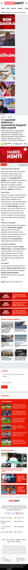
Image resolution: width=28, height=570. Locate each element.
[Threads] (22, 513)
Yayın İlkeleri (6, 559)
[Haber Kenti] (14, 3)
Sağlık (9, 541)
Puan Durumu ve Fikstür (6, 527)
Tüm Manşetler (20, 526)
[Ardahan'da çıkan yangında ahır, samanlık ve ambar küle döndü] (7, 352)
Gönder (4, 387)
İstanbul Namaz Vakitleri (6, 522)
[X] (8, 513)
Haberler (3, 117)
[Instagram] (11, 513)
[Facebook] (5, 513)
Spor (8, 8)
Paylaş (4, 164)
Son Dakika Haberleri (8, 532)
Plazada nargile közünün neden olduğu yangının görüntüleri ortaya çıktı (20, 359)
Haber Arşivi (20, 532)
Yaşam (24, 539)
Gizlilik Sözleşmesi (7, 560)
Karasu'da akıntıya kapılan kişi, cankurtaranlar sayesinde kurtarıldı (21, 344)
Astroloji (18, 541)
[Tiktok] (19, 513)
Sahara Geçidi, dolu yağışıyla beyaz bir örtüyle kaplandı (6, 331)
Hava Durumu (20, 517)
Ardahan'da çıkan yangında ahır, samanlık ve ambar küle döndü (6, 359)
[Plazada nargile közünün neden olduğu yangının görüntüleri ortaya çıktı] (21, 352)
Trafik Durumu (19, 521)
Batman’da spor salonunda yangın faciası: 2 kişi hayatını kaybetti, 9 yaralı (14, 12)
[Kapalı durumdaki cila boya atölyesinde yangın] (21, 325)
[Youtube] (17, 513)
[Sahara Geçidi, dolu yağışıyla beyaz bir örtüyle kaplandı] (7, 325)
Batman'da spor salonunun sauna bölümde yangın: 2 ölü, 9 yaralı (7, 344)
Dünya (13, 541)
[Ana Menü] (1, 3)
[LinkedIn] (14, 513)
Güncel (3, 8)
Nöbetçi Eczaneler (7, 517)
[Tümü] (26, 395)
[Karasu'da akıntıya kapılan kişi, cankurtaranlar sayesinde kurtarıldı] (21, 338)
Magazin (20, 8)
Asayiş (10, 117)
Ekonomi (13, 8)
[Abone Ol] (23, 165)
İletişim (3, 557)
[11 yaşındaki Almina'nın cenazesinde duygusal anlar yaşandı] (14, 154)
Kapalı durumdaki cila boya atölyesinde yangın (20, 330)
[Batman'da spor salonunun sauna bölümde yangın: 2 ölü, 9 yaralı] (7, 338)
